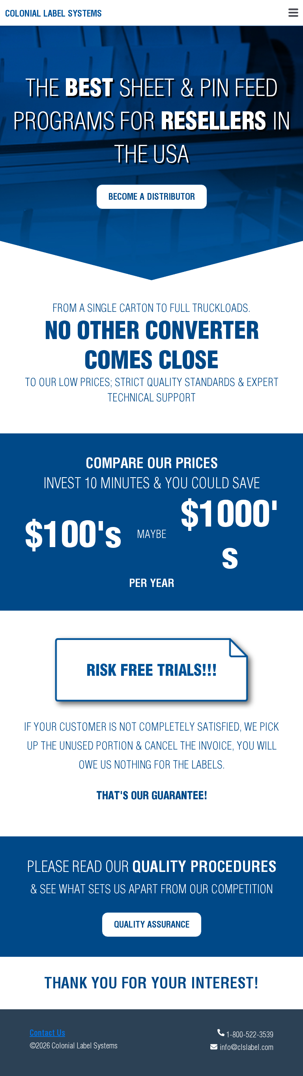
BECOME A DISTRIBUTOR (151, 196)
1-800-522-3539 (249, 1034)
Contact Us (47, 1033)
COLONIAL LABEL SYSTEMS (53, 13)
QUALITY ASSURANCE (151, 924)
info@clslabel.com (246, 1047)
